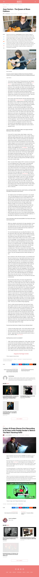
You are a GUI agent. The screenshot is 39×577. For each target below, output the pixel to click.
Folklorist (15, 359)
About (31, 572)
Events (24, 572)
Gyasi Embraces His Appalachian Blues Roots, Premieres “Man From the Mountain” (10, 538)
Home (7, 572)
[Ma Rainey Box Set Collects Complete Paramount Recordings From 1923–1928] (28, 532)
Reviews (14, 572)
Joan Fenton (20, 359)
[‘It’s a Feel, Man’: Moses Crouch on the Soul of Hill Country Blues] (28, 390)
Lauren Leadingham (12, 518)
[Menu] (4, 2)
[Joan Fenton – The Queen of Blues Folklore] (19, 24)
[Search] (35, 2)
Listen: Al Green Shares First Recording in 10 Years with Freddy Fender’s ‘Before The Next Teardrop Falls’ (11, 370)
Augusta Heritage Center (21, 353)
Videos (28, 572)
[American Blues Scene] (19, 1)
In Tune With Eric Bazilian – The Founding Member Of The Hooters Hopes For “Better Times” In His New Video (10, 397)
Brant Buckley (8, 13)
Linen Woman (20, 334)
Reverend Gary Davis (19, 100)
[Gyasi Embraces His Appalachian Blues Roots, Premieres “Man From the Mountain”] (11, 532)
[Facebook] (4, 37)
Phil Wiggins (24, 147)
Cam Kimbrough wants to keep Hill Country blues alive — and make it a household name (10, 412)
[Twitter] (4, 39)
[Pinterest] (4, 46)
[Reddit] (4, 41)
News (4, 426)
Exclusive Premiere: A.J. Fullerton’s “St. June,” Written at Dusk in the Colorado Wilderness (10, 554)
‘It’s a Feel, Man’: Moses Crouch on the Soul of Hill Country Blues (27, 397)
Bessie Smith (25, 173)
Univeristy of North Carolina (27, 359)
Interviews (19, 572)
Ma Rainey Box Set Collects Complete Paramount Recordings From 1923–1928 (28, 538)
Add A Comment (19, 418)
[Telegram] (4, 44)
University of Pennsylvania (7, 360)
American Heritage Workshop (8, 359)
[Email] (4, 48)
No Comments (20, 13)
